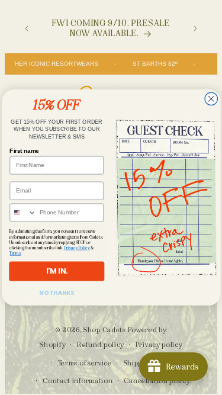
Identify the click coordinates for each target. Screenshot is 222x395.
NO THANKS (56, 292)
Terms (14, 253)
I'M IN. (56, 271)
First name (23, 150)
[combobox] (23, 212)
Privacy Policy (76, 248)
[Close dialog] (210, 98)
